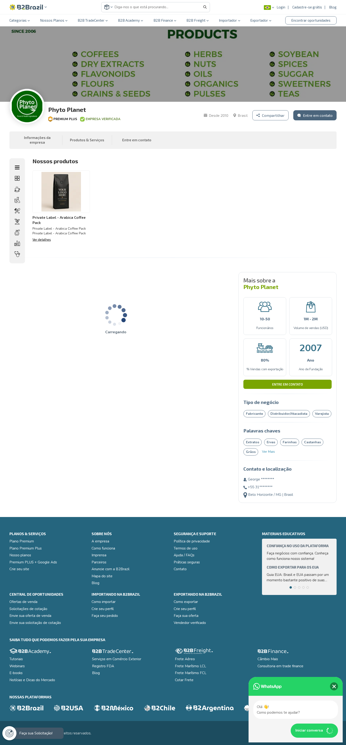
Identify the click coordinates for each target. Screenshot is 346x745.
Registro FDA (103, 666)
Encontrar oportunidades (310, 20)
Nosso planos (20, 555)
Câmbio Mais (267, 659)
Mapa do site (102, 576)
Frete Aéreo (185, 659)
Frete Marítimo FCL (190, 673)
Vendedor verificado (190, 622)
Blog (333, 7)
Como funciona (103, 548)
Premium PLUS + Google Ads (33, 562)
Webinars (17, 666)
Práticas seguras (187, 562)
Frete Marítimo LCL (190, 666)
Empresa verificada (103, 119)
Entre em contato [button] (136, 140)
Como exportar (186, 601)
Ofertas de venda (23, 601)
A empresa (100, 541)
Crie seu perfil (103, 609)
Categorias (18, 20)
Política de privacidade (192, 541)
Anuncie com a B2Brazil (110, 569)
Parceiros (99, 562)
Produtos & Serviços (87, 140)
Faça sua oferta (186, 615)
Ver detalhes (41, 239)
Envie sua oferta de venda (30, 615)
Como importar (104, 601)
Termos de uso (185, 548)
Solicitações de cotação (28, 609)
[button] (28, 7)
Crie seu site (19, 569)
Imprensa (99, 555)
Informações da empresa (37, 139)
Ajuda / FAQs (184, 555)
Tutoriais (16, 659)
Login (281, 7)
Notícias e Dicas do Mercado (32, 680)
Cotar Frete (184, 680)
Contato (180, 569)
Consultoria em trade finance (280, 666)
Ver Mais (268, 451)
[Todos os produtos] (17, 178)
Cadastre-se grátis (307, 7)
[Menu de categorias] (17, 167)
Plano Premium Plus (25, 548)
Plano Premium (21, 541)
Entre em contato (287, 384)
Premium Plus (65, 119)
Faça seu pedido (105, 615)
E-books (16, 673)
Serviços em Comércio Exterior (116, 659)
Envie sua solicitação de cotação (35, 622)
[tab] (291, 587)
